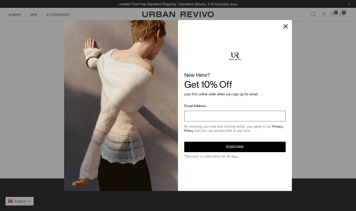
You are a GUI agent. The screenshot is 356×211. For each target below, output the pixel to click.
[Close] (285, 26)
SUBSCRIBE (235, 147)
